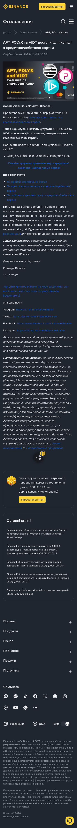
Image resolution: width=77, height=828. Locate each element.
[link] (28, 32)
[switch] (65, 724)
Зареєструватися (52, 6)
